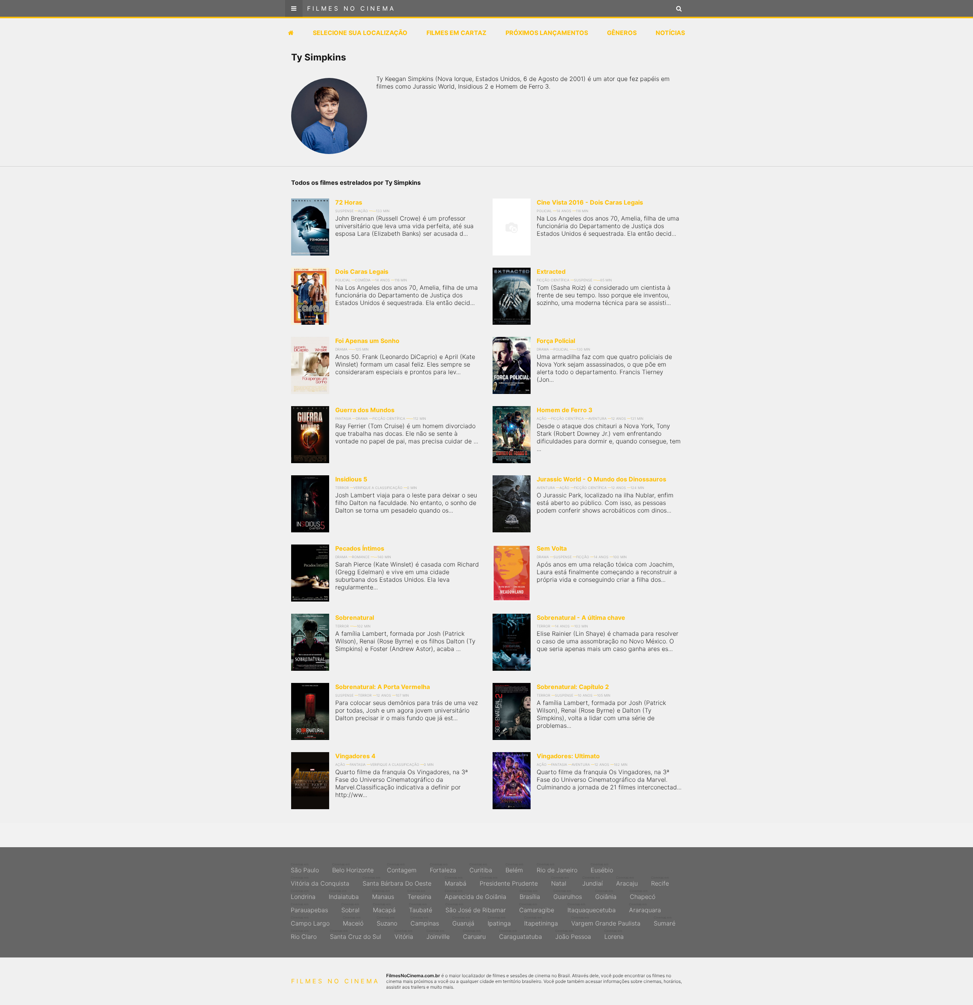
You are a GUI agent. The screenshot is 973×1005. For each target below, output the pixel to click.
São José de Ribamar (475, 908)
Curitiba (480, 868)
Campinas (424, 921)
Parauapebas (309, 908)
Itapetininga (541, 921)
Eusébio (602, 868)
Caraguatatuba (520, 934)
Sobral (350, 908)
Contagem (402, 868)
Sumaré (664, 921)
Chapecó (642, 894)
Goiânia (605, 894)
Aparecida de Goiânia (475, 894)
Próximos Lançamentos (547, 33)
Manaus (383, 894)
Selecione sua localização (360, 33)
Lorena (614, 934)
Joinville (438, 934)
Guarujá (463, 921)
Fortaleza (443, 868)
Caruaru (474, 934)
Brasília (530, 894)
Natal (560, 881)
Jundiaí (592, 881)
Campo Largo (310, 921)
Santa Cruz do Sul (355, 934)
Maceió (353, 921)
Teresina (419, 894)
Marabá (455, 881)
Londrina (303, 894)
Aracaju (627, 881)
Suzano (387, 921)
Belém (514, 868)
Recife (660, 881)
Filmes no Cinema (351, 8)
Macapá (384, 908)
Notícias (670, 33)
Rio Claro (304, 934)
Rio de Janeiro (557, 868)
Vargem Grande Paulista (605, 921)
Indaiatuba (344, 894)
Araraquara (645, 908)
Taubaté (420, 908)
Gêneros (622, 33)
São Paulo (305, 868)
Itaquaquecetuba (591, 908)
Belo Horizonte (353, 868)
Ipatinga (499, 921)
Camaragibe (536, 908)
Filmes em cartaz (456, 33)
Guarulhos (567, 894)
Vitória (404, 934)
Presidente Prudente (509, 881)
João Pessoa (573, 934)
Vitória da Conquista (320, 881)
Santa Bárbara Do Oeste (397, 881)
